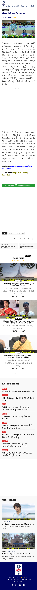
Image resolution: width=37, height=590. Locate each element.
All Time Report (23, 577)
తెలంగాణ (24, 5)
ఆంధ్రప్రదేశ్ (15, 5)
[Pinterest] (29, 239)
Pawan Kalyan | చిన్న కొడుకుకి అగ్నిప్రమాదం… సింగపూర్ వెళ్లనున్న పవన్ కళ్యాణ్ (18, 356)
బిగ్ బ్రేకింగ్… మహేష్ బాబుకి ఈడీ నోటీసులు (18, 391)
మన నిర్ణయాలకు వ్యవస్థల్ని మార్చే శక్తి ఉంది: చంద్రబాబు (8, 247)
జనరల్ (4, 404)
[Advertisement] (18, 110)
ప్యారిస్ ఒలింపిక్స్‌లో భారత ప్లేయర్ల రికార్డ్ (27, 247)
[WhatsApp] (33, 239)
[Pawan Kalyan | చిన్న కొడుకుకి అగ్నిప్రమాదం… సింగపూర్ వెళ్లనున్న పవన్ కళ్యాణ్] (18, 344)
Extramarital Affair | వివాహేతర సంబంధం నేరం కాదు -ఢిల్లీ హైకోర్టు (18, 436)
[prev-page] (16, 373)
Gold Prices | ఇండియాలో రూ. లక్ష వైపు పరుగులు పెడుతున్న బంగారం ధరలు (16, 408)
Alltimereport (7, 17)
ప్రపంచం (4, 423)
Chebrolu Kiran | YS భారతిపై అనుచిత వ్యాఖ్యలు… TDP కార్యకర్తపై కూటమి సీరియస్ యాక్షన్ (18, 321)
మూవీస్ (4, 389)
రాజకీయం (31, 5)
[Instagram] (16, 585)
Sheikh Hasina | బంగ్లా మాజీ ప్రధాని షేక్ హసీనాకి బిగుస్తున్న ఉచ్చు (17, 426)
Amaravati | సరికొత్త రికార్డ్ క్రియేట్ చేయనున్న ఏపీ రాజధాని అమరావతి (18, 284)
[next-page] (20, 373)
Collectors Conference (16, 233)
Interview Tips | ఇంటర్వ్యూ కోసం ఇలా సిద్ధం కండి (16, 417)
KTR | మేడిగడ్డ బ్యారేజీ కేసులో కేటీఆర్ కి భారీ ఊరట (18, 399)
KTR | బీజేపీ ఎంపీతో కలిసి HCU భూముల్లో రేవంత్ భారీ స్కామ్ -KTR (17, 454)
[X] (24, 239)
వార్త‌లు (8, 5)
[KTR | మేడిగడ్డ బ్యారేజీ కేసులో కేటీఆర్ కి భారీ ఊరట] (18, 541)
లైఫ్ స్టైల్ (4, 414)
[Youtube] (24, 585)
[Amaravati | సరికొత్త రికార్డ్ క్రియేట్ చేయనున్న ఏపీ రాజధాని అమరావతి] (18, 272)
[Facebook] (20, 239)
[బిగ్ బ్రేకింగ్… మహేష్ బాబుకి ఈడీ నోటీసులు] (18, 511)
